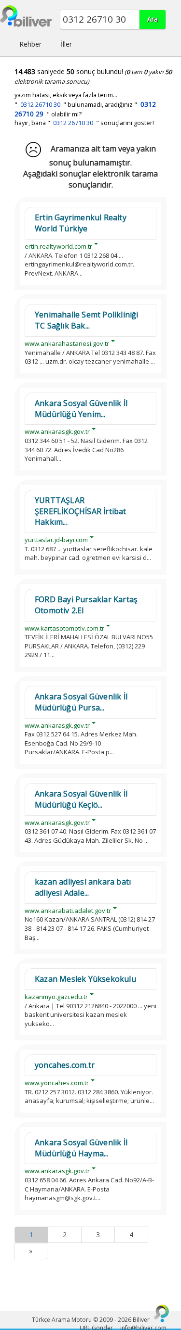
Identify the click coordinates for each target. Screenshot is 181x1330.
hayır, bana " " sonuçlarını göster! (84, 123)
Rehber (30, 44)
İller (66, 44)
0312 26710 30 (40, 105)
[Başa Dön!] (161, 1313)
